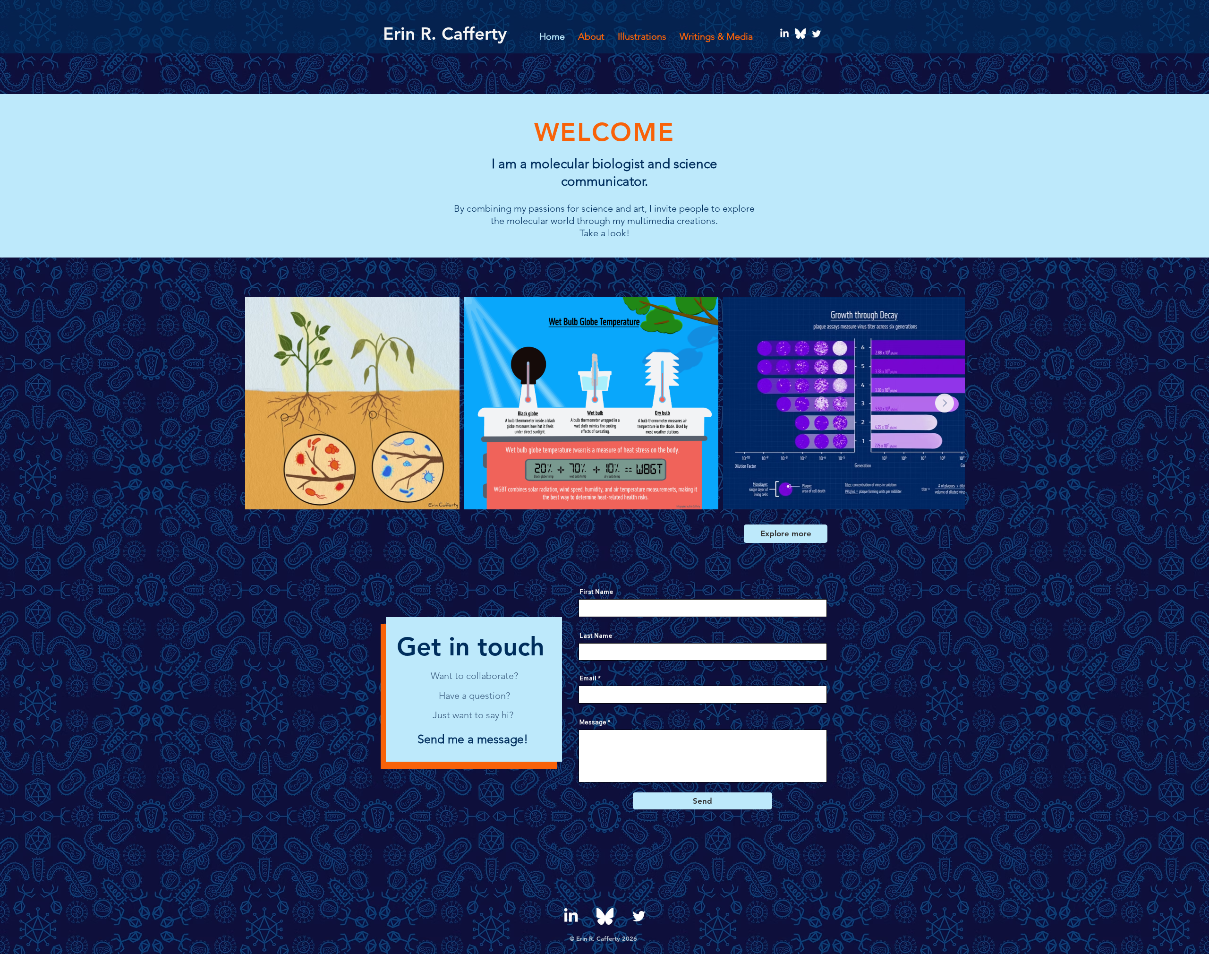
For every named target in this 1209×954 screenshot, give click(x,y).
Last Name (595, 636)
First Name (596, 592)
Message (592, 722)
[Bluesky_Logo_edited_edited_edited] (800, 33)
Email (587, 678)
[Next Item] (944, 403)
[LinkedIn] (784, 33)
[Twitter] (816, 33)
